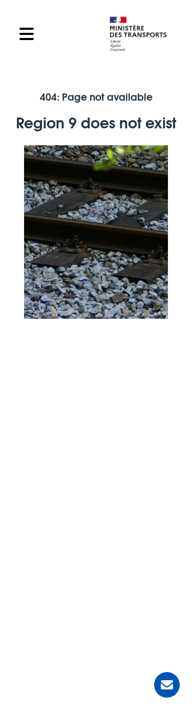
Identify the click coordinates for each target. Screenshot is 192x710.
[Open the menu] (56, 34)
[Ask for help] (167, 685)
